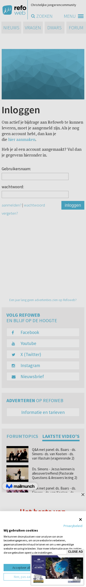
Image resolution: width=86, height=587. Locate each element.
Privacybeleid (73, 526)
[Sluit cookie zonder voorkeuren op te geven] (80, 519)
